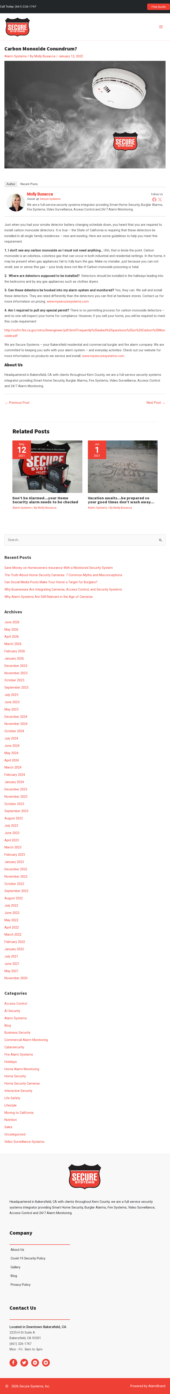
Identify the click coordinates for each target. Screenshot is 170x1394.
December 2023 (15, 789)
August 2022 (13, 898)
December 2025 (15, 666)
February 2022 (14, 942)
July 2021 (11, 956)
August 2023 (13, 818)
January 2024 (14, 782)
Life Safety (12, 1098)
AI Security (12, 1011)
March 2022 (12, 934)
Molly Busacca (40, 194)
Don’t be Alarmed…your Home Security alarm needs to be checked (45, 499)
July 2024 (11, 738)
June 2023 (11, 833)
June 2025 (11, 702)
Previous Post (17, 403)
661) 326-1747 (26, 6)
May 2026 (11, 629)
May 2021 (11, 971)
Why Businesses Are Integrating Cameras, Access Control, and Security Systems (63, 589)
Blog (7, 1025)
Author (11, 184)
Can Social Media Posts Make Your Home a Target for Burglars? (50, 582)
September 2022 (16, 891)
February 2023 (14, 855)
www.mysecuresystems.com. (103, 356)
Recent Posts (29, 184)
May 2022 (11, 920)
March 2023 (12, 847)
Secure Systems (50, 199)
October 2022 (14, 884)
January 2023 (14, 862)
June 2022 (11, 913)
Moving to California (18, 1113)
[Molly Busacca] (16, 202)
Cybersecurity (14, 1047)
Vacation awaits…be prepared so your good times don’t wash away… (121, 499)
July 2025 (11, 695)
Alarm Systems (15, 56)
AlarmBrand (156, 1386)
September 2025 (16, 687)
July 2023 (11, 826)
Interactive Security (18, 1091)
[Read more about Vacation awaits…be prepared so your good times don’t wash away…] (123, 466)
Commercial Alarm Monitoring (26, 1040)
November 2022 (15, 876)
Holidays (10, 1062)
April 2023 (11, 840)
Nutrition (10, 1120)
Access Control (15, 1004)
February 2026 (14, 651)
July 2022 (11, 905)
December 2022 (15, 869)
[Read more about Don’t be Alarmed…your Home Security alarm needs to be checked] (47, 466)
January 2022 (14, 949)
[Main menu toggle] (161, 27)
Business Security (17, 1033)
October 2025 (14, 680)
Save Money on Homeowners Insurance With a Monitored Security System (58, 568)
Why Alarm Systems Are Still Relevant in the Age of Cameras (48, 597)
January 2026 (14, 658)
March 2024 (12, 767)
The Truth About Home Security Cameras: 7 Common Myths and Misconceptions (63, 575)
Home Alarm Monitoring (21, 1069)
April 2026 (11, 637)
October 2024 (14, 731)
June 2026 (11, 622)
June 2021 (11, 964)
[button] (158, 7)
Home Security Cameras (22, 1083)
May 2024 (11, 753)
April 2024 (11, 760)
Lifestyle (10, 1105)
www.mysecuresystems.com (68, 301)
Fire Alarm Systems (18, 1054)
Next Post (156, 403)
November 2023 (15, 797)
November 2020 (15, 978)
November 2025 (15, 673)
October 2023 (14, 804)
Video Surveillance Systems (24, 1142)
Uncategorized (14, 1134)
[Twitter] (160, 199)
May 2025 (11, 709)
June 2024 (11, 746)
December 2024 (15, 717)
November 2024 (15, 724)
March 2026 (12, 644)
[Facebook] (154, 199)
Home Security (15, 1076)
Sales (8, 1127)
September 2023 (16, 811)
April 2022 (11, 927)
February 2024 (14, 775)
